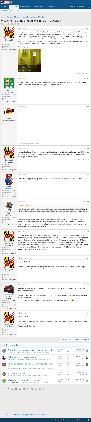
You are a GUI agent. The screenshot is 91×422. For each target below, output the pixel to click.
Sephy (10, 375)
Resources (38, 7)
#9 (88, 313)
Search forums (14, 10)
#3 (88, 148)
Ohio (14, 196)
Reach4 (82, 375)
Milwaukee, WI (11, 308)
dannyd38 (6, 24)
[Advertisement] (36, 124)
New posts (4, 10)
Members (50, 7)
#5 (88, 201)
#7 (88, 258)
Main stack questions (17, 373)
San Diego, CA (11, 225)
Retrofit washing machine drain (22, 357)
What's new (24, 7)
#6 (88, 231)
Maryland (13, 50)
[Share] (84, 28)
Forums (14, 7)
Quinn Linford (12, 359)
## (88, 107)
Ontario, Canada (10, 102)
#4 (88, 175)
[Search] (88, 7)
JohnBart (10, 352)
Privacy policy (71, 420)
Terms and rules (60, 420)
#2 (88, 78)
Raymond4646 (12, 368)
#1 (88, 28)
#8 (88, 285)
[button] (30, 7)
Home (5, 7)
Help (78, 420)
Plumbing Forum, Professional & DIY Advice (35, 352)
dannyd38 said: (24, 206)
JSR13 (9, 382)
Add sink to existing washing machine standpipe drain (31, 350)
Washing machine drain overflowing (24, 380)
